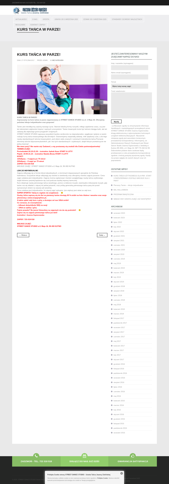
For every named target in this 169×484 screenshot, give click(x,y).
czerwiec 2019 (119, 259)
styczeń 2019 (119, 282)
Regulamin (20, 25)
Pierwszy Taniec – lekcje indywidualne (128, 185)
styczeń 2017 (119, 359)
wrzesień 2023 (119, 213)
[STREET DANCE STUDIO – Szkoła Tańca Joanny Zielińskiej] (30, 10)
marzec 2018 (119, 314)
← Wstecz (23, 235)
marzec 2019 (119, 273)
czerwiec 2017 (119, 337)
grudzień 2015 (119, 419)
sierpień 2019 (119, 254)
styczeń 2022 (119, 231)
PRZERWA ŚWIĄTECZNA (124, 194)
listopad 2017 (119, 318)
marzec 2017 (119, 350)
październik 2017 (120, 323)
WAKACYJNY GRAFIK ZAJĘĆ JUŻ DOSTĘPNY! (132, 199)
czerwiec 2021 (119, 245)
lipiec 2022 (118, 222)
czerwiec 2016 (119, 391)
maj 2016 (117, 396)
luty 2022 (117, 227)
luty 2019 (117, 277)
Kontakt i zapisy (37, 25)
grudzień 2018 (119, 286)
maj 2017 (117, 341)
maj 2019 (117, 263)
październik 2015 (120, 428)
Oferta (46, 19)
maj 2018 (117, 305)
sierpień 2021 (119, 241)
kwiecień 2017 (119, 346)
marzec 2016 (119, 405)
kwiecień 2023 (119, 218)
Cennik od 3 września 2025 (94, 19)
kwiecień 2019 (119, 268)
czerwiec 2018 (119, 300)
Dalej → (102, 235)
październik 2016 (120, 373)
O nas (34, 19)
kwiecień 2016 (119, 401)
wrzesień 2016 (119, 378)
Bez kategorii (57, 60)
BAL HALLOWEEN (121, 190)
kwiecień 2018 (119, 309)
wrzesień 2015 (119, 433)
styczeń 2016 (119, 414)
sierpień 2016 (119, 382)
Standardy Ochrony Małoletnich (127, 19)
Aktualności (21, 19)
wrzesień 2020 (119, 250)
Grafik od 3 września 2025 (66, 19)
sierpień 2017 (119, 332)
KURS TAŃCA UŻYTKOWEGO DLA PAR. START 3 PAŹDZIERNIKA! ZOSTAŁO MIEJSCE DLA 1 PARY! (132, 178)
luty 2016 (117, 410)
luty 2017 (117, 355)
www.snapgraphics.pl (37, 198)
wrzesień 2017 (119, 327)
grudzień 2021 (119, 236)
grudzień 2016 (119, 364)
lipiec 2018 (118, 295)
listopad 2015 (119, 424)
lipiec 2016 (118, 387)
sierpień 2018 (119, 291)
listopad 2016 (119, 369)
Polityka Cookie (102, 478)
